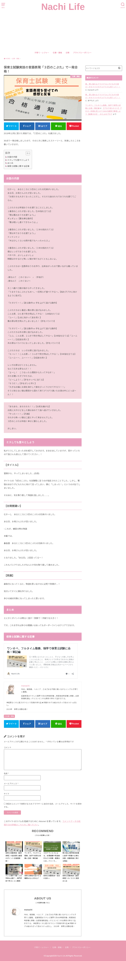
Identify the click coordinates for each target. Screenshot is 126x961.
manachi (28, 910)
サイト (6, 794)
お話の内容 (12, 157)
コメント (7, 747)
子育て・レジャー (41, 53)
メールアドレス (11, 784)
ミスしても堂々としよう (18, 160)
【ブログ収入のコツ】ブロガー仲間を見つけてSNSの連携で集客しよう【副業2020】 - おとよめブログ (103, 111)
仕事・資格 (57, 53)
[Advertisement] (63, 31)
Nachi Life (63, 7)
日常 (67, 53)
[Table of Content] (28, 153)
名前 (6, 774)
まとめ (10, 163)
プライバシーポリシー (82, 53)
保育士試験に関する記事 (18, 166)
